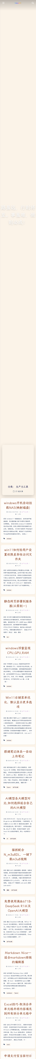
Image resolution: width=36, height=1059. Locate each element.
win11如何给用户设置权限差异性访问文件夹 (18, 554)
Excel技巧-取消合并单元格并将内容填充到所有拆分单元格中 (18, 1009)
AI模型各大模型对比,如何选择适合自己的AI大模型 (18, 803)
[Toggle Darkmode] (32, 1054)
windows (9, 538)
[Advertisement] (18, 466)
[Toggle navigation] (32, 3)
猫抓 (8, 890)
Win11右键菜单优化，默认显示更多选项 (18, 702)
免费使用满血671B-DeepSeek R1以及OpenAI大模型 (18, 906)
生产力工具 (24, 512)
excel (8, 1044)
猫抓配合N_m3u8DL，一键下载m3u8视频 (18, 854)
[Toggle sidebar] (3, 3)
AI (7, 838)
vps (8, 637)
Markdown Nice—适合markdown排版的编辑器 (18, 957)
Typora (8, 787)
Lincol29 (18, 3)
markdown (9, 993)
